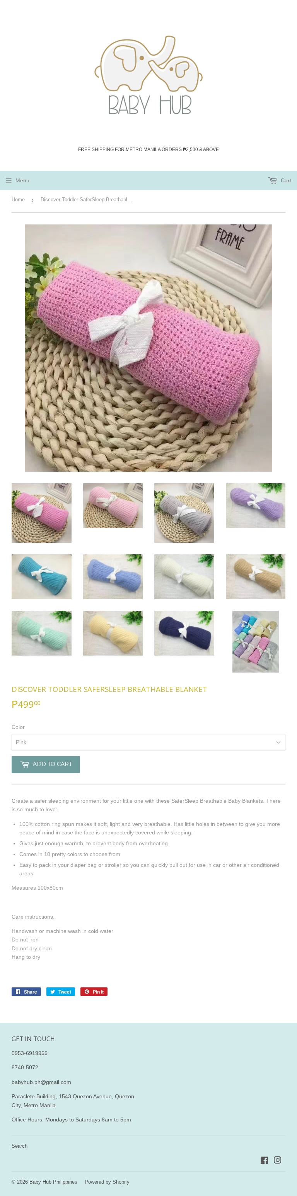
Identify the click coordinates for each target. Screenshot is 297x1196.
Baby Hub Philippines (53, 1182)
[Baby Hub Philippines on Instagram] (278, 1161)
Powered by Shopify (107, 1182)
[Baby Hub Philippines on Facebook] (264, 1161)
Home (18, 199)
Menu (22, 180)
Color (18, 727)
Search (19, 1146)
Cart (285, 180)
